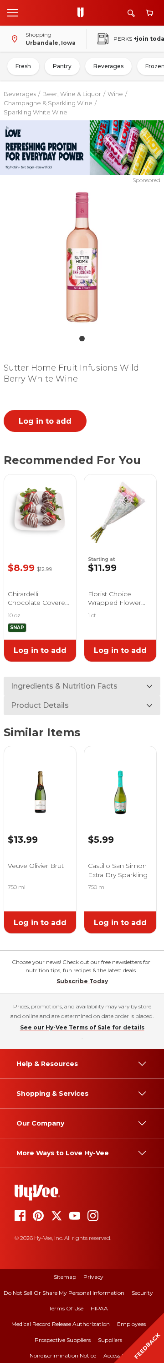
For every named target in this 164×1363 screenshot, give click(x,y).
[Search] (131, 13)
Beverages (108, 66)
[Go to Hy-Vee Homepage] (82, 12)
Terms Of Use (66, 1308)
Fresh (23, 66)
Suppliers (110, 1339)
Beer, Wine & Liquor (71, 93)
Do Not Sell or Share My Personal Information (64, 1292)
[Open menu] (12, 12)
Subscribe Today (82, 981)
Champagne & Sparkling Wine (48, 103)
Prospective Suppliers (63, 1339)
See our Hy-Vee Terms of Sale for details (82, 1027)
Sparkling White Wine (35, 112)
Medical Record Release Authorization (60, 1323)
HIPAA (99, 1308)
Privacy (93, 1276)
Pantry (62, 66)
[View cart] (149, 13)
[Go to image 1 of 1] (82, 338)
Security (142, 1292)
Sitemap (65, 1276)
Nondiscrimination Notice (63, 1355)
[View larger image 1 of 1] (82, 257)
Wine (115, 93)
